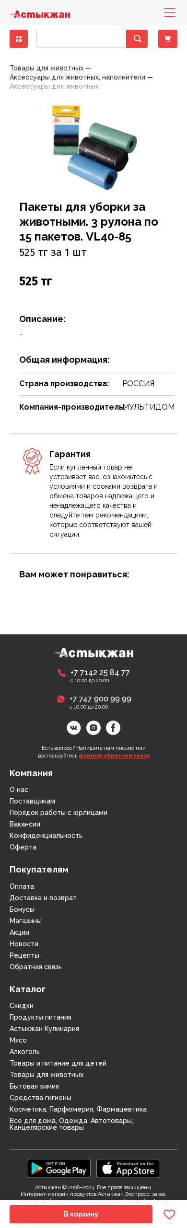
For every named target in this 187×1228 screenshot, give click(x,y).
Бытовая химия (34, 1086)
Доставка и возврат (43, 898)
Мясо (18, 1040)
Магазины (26, 921)
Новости (24, 944)
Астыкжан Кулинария (44, 1028)
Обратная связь (36, 967)
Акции (19, 932)
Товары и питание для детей (58, 1063)
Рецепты (24, 955)
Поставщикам (32, 801)
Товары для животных (46, 1074)
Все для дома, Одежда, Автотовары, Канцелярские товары (71, 1124)
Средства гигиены (40, 1097)
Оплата (22, 886)
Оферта (23, 847)
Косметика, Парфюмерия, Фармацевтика (78, 1109)
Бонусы (22, 909)
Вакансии (25, 824)
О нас (19, 789)
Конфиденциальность (46, 835)
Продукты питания (40, 1017)
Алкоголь (25, 1051)
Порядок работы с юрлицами (58, 812)
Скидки (22, 1005)
